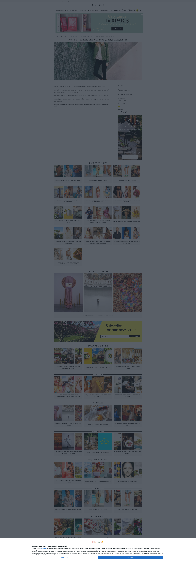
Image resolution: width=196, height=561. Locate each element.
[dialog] (98, 549)
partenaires (44, 548)
